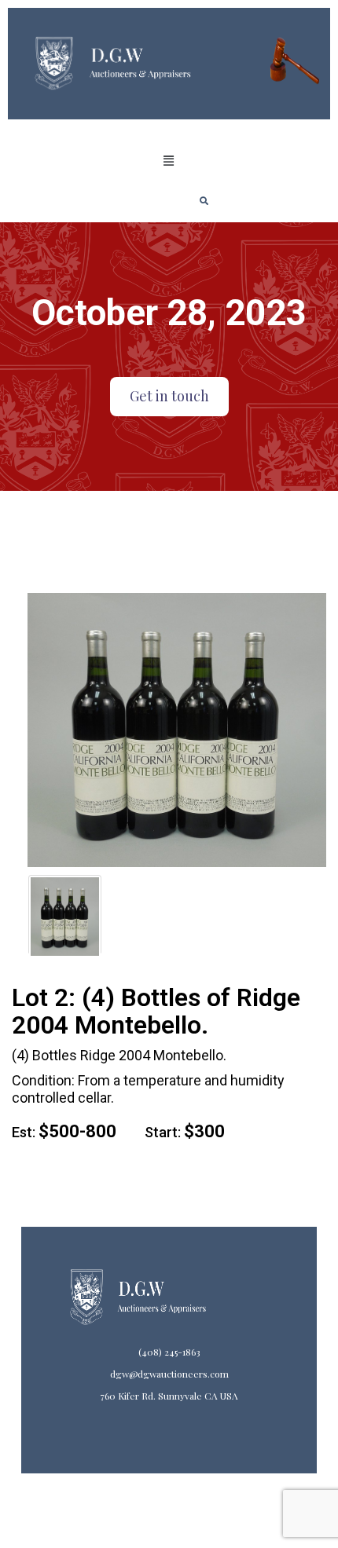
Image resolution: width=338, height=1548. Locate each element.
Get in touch (169, 395)
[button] (169, 161)
